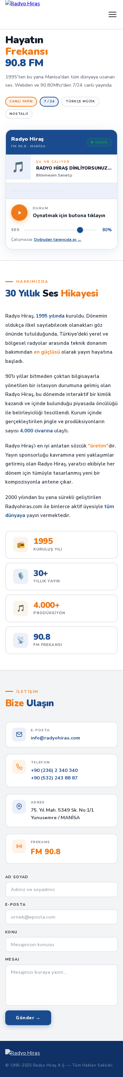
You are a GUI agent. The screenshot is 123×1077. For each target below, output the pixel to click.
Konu (11, 932)
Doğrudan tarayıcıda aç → (57, 239)
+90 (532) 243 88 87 (54, 778)
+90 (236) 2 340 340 (54, 770)
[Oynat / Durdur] (19, 212)
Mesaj (12, 959)
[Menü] (112, 14)
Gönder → (28, 1018)
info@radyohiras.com (55, 738)
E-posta (15, 904)
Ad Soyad (17, 877)
